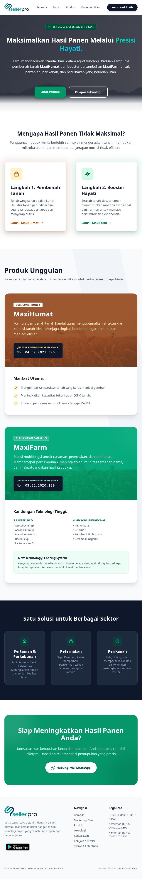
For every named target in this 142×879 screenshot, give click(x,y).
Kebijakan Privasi (84, 841)
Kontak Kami (81, 835)
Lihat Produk (50, 92)
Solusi (56, 7)
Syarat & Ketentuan (86, 846)
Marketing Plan (90, 7)
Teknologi (80, 830)
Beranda (41, 7)
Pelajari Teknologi (88, 92)
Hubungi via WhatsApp (74, 768)
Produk (70, 7)
